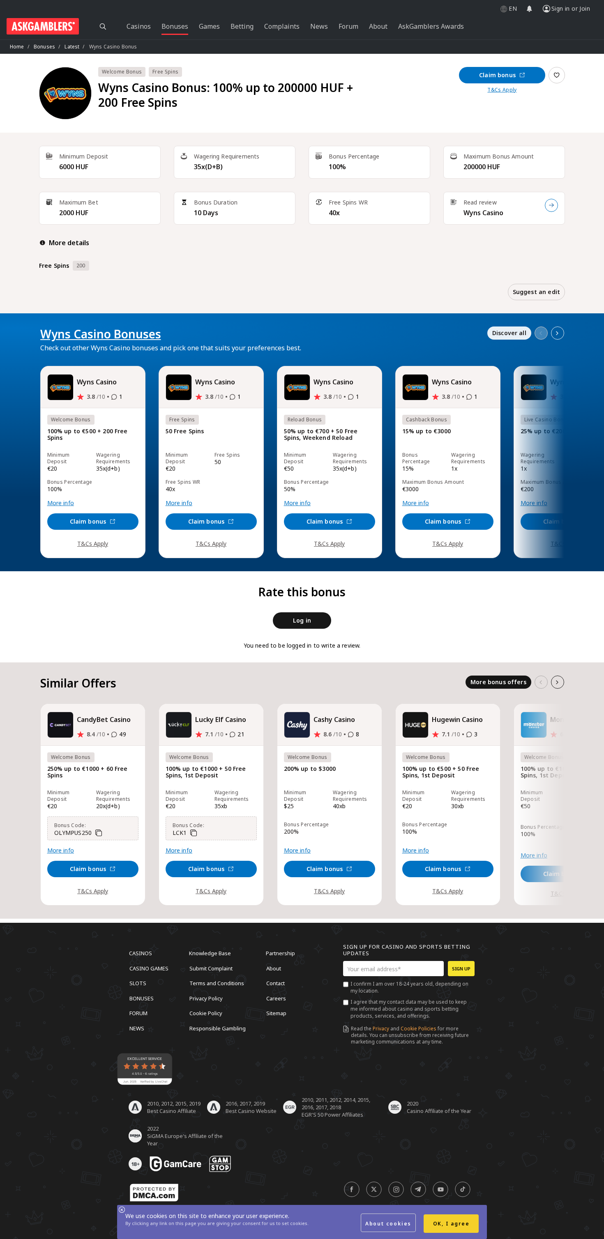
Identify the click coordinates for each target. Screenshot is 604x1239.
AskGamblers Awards (431, 26)
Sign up (461, 968)
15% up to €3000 (426, 431)
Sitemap (276, 1013)
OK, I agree (451, 1223)
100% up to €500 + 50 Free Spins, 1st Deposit (441, 772)
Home (17, 46)
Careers (276, 998)
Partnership (280, 953)
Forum (138, 1013)
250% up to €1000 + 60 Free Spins (87, 772)
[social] (352, 1189)
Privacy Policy (206, 998)
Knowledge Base (210, 953)
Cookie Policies (418, 1028)
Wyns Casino (483, 212)
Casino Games (148, 968)
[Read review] (551, 205)
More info (60, 503)
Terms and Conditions (216, 983)
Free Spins (165, 71)
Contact (275, 983)
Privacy (381, 1028)
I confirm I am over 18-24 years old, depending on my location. (409, 987)
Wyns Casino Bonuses (100, 333)
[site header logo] (43, 26)
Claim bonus (497, 75)
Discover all (509, 333)
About (273, 968)
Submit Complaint (211, 968)
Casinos (140, 953)
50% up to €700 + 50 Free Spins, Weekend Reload (321, 434)
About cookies (388, 1223)
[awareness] (175, 1164)
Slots (137, 983)
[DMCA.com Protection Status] (154, 1192)
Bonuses (44, 46)
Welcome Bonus (122, 71)
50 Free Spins (185, 431)
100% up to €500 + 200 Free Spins (87, 434)
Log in (302, 620)
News (136, 1028)
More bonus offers (498, 682)
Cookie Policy (205, 1013)
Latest (72, 46)
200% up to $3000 (310, 768)
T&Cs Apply (501, 90)
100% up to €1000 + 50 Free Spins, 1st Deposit (206, 772)
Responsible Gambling (217, 1028)
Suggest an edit (536, 292)
